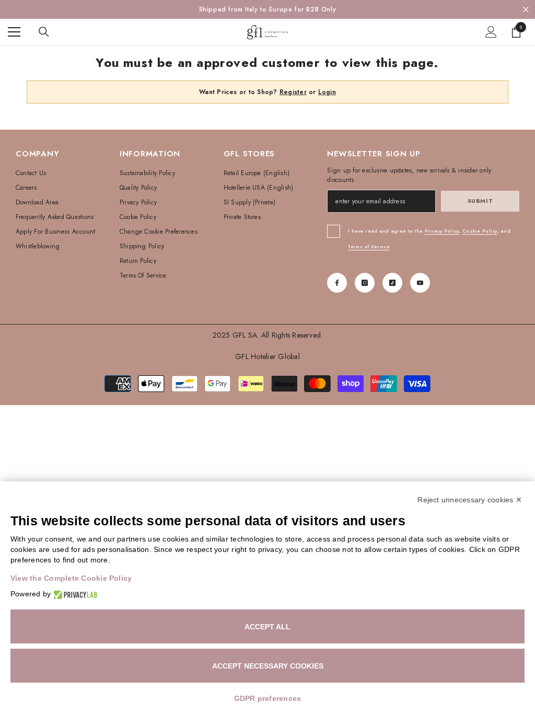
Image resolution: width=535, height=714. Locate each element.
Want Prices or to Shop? (253, 92)
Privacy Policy (442, 230)
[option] (267, 9)
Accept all (267, 627)
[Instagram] (365, 283)
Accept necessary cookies (267, 666)
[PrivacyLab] (74, 594)
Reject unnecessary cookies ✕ (469, 500)
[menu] (14, 32)
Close (526, 10)
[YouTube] (420, 283)
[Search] (44, 32)
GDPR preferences (267, 698)
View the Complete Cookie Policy (71, 578)
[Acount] (491, 32)
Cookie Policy (479, 230)
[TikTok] (392, 283)
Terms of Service (368, 246)
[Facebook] (337, 283)
